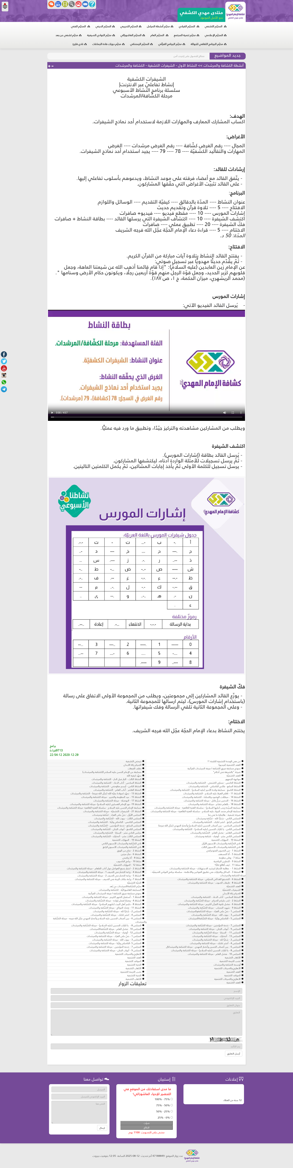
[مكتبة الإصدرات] (58, 4)
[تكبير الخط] (49, 66)
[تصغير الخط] (52, 66)
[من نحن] (92, 4)
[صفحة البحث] (72, 4)
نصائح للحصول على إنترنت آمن (189, 56)
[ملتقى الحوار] (51, 4)
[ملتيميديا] (65, 4)
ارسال (102, 1128)
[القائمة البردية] (78, 4)
